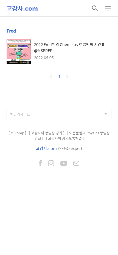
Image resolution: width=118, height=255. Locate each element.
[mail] (76, 163)
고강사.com (22, 8)
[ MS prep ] (17, 133)
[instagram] (51, 163)
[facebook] (40, 163)
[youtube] (63, 163)
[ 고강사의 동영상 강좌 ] (46, 133)
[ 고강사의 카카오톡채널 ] (65, 138)
